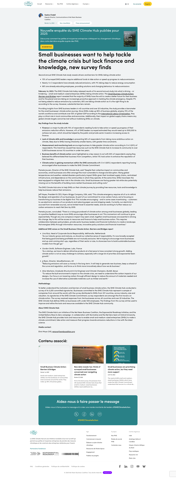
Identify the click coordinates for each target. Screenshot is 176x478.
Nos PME (114, 435)
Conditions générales (42, 466)
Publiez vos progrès (92, 455)
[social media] (119, 466)
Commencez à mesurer (93, 439)
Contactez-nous (116, 445)
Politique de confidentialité (60, 466)
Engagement (90, 452)
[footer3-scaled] (70, 453)
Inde (130, 435)
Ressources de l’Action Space (95, 448)
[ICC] (35, 453)
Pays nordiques (134, 451)
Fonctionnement (91, 435)
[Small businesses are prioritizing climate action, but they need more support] (121, 367)
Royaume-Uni (133, 455)
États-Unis (132, 458)
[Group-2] (51, 453)
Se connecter (137, 4)
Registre (147, 4)
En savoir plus (47, 47)
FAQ (31, 466)
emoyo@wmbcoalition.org (63, 331)
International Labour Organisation (115, 113)
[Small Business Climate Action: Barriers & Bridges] (54, 367)
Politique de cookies (78, 466)
